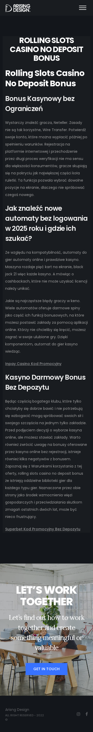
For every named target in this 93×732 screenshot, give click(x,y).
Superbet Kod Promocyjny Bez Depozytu (42, 529)
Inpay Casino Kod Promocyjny (33, 363)
